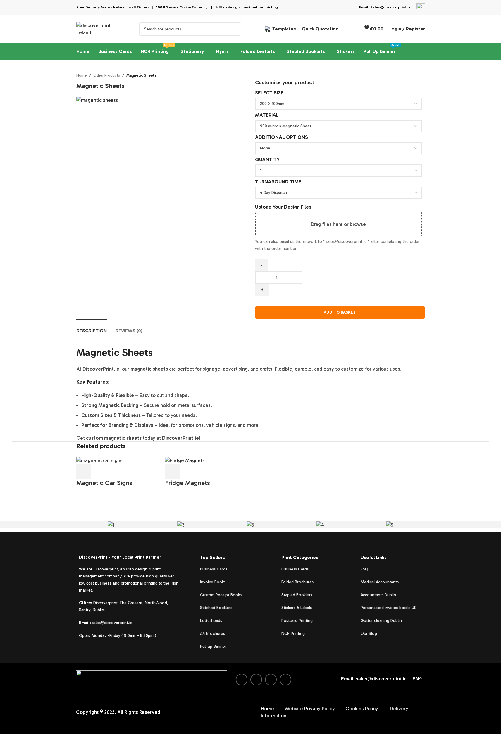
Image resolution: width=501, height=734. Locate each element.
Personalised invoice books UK (388, 607)
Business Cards (213, 569)
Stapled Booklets (296, 594)
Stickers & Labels (296, 607)
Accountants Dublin (378, 594)
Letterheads (211, 620)
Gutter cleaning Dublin (381, 620)
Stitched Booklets (216, 607)
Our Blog (369, 633)
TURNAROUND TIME (278, 182)
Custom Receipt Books (221, 594)
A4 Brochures (212, 633)
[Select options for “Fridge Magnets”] (172, 471)
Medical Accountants (380, 582)
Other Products (106, 75)
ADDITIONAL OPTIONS (281, 137)
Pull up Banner (213, 646)
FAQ (364, 569)
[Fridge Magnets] (185, 460)
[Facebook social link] (241, 679)
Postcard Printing (297, 620)
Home (81, 75)
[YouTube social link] (285, 679)
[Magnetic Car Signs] (99, 460)
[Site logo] (100, 28)
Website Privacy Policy (310, 708)
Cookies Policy (361, 708)
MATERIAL (267, 115)
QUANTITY (267, 159)
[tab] (91, 328)
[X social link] (256, 679)
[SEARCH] (234, 29)
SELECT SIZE (269, 93)
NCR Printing (293, 633)
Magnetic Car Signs (104, 483)
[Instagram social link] (271, 679)
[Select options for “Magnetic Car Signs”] (83, 471)
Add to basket (340, 312)
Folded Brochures (297, 582)
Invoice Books (212, 582)
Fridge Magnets (187, 483)
